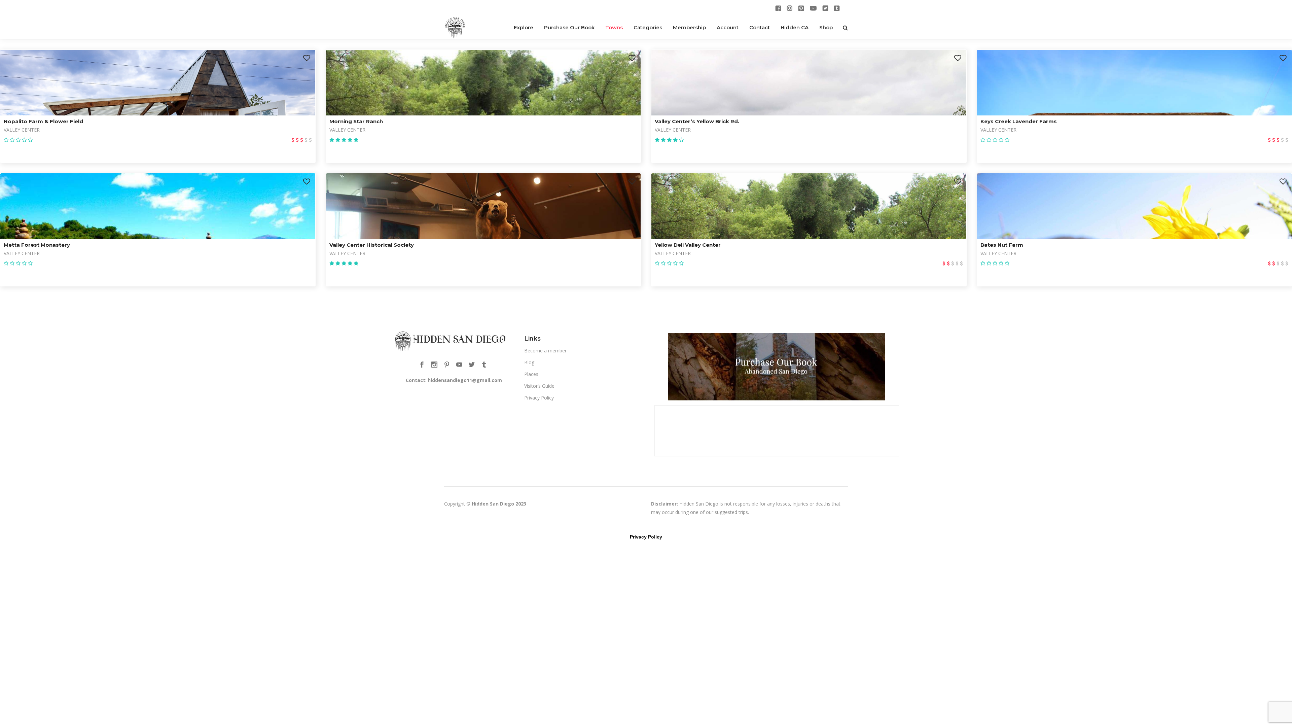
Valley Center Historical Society (371, 245)
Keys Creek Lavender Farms (1018, 121)
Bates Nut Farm (1001, 245)
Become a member (545, 350)
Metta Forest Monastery (37, 245)
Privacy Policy (539, 397)
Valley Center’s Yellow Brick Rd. (697, 121)
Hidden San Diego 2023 (499, 503)
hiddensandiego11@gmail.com (465, 380)
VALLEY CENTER (22, 130)
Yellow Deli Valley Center (688, 245)
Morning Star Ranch (356, 121)
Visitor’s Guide (539, 386)
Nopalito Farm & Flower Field (43, 121)
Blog (529, 362)
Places (531, 374)
